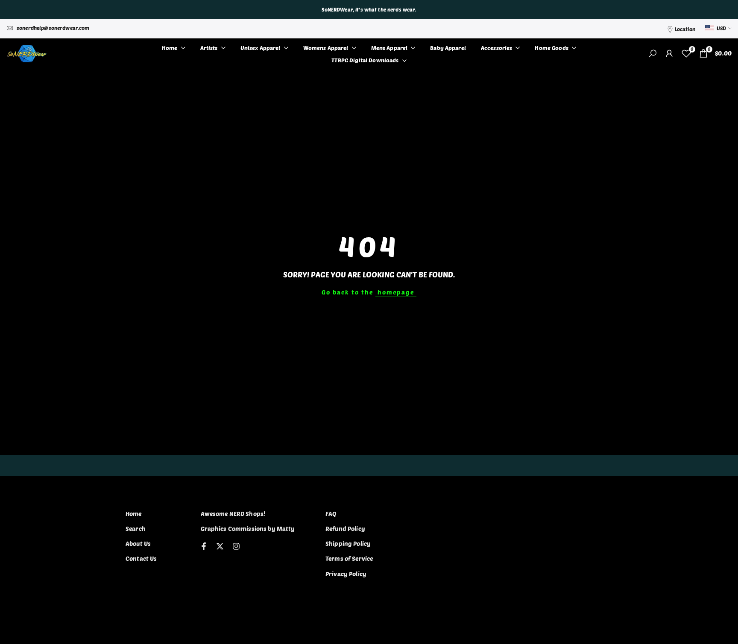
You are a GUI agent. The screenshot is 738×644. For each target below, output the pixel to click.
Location (685, 29)
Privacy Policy (345, 573)
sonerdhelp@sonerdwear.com (53, 28)
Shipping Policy (348, 543)
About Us (138, 543)
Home (134, 513)
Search (136, 528)
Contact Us (141, 558)
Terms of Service (349, 558)
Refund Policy (345, 528)
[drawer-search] (652, 53)
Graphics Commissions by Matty (248, 528)
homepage (396, 292)
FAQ (331, 513)
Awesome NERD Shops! (233, 513)
